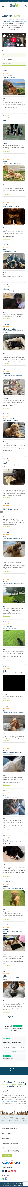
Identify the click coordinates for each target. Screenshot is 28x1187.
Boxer (15, 251)
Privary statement (20, 1183)
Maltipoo (22, 673)
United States (12, 888)
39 (16, 1016)
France (17, 673)
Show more (6, 110)
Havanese (14, 797)
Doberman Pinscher (19, 291)
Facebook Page (10, 21)
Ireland (9, 628)
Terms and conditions (9, 1183)
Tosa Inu (21, 888)
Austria (8, 931)
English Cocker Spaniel (18, 712)
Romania (11, 206)
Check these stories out (8, 1101)
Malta (8, 77)
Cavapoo (13, 77)
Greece (9, 797)
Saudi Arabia (10, 291)
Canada (10, 712)
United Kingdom (10, 122)
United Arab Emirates (12, 163)
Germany (10, 251)
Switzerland (9, 420)
